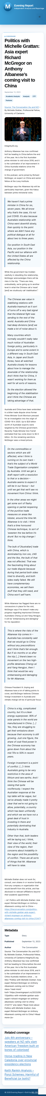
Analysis (26, 96)
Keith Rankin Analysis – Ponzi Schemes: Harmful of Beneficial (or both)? (22, 1074)
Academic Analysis (13, 96)
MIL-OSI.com (36, 1092)
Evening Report (23, 5)
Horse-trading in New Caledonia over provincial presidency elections (21, 1060)
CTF (34, 96)
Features (9, 100)
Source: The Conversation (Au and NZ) (22, 107)
